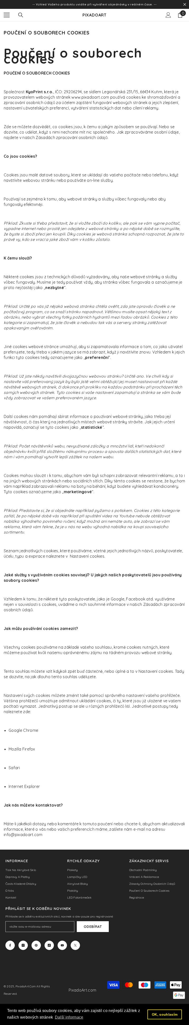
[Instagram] (23, 945)
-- (155, 4)
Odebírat (93, 926)
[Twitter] (75, 945)
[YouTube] (62, 945)
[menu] (7, 15)
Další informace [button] (69, 1017)
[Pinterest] (36, 945)
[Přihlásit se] (168, 15)
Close (185, 4)
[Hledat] (21, 15)
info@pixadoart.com (23, 834)
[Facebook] (10, 945)
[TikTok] (49, 945)
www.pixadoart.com (90, 97)
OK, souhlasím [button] (164, 1014)
